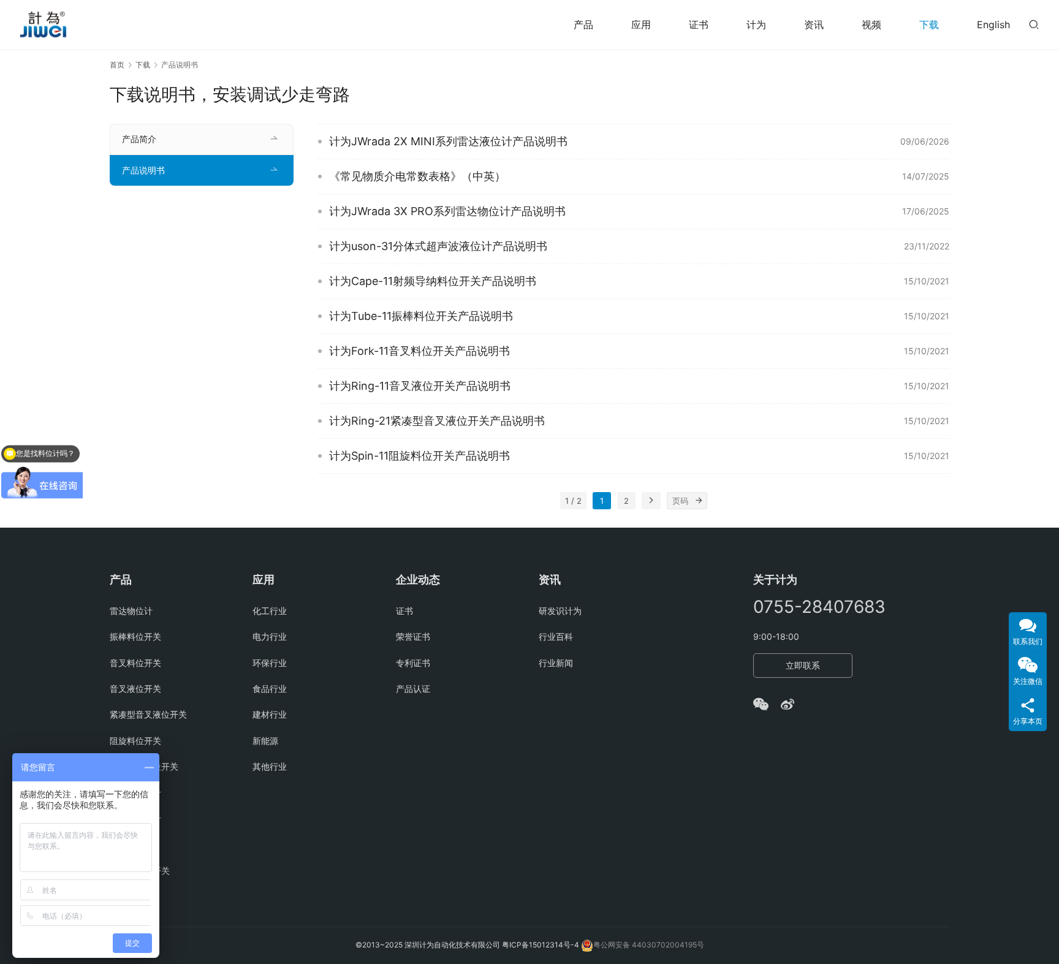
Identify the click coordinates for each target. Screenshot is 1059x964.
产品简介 (139, 139)
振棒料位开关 (135, 636)
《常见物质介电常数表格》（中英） (417, 176)
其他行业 (269, 766)
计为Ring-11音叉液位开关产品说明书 (420, 385)
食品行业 (269, 688)
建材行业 (269, 714)
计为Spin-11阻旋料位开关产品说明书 (419, 455)
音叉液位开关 (135, 688)
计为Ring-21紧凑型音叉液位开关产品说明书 (437, 420)
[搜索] (1033, 24)
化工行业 (269, 610)
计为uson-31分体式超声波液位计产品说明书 (438, 246)
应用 (641, 24)
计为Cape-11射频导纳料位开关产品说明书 (432, 281)
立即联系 (803, 665)
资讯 (814, 24)
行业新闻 (556, 663)
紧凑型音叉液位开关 (148, 714)
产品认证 (413, 688)
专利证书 (413, 663)
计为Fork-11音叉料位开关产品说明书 (419, 350)
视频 (871, 24)
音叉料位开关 (135, 663)
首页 (117, 64)
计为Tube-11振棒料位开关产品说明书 (421, 315)
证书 (698, 24)
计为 (756, 24)
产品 (583, 24)
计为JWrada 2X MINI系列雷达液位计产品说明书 (448, 141)
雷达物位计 (131, 610)
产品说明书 (143, 170)
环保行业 (269, 663)
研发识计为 (560, 610)
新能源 (265, 740)
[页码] (698, 500)
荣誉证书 (413, 636)
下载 (929, 24)
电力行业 (269, 636)
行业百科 (556, 636)
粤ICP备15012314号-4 (541, 944)
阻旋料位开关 (135, 740)
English (993, 24)
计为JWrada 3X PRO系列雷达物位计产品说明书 (447, 211)
